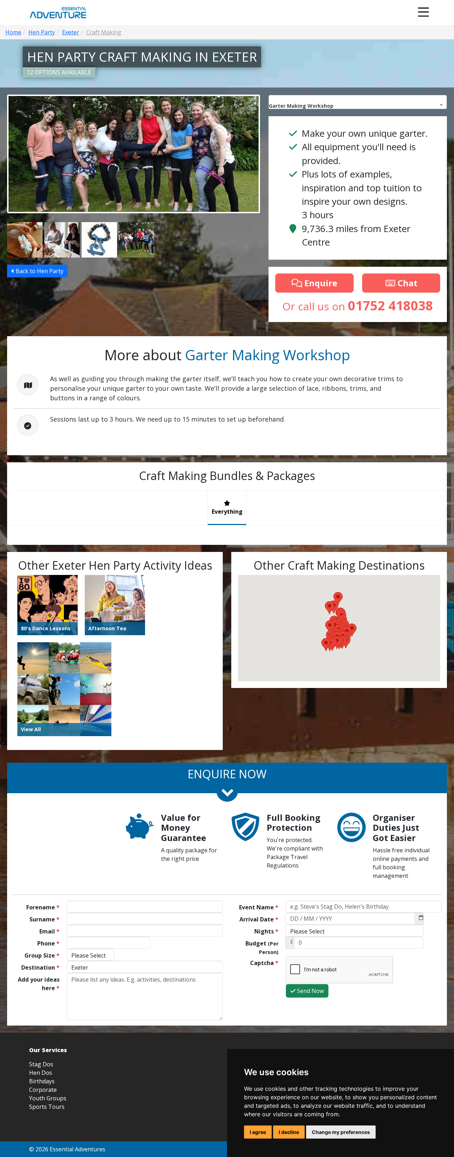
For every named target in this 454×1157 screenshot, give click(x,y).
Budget (261, 947)
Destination (40, 967)
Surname (44, 919)
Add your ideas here (39, 984)
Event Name (258, 907)
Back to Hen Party (38, 271)
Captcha (264, 963)
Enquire (319, 283)
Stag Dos (41, 1064)
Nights (266, 931)
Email (49, 931)
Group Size (42, 955)
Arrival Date (258, 919)
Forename (43, 907)
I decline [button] (289, 1132)
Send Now (309, 991)
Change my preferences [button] (341, 1132)
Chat (406, 283)
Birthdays (42, 1081)
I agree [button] (258, 1132)
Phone (48, 943)
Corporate (43, 1090)
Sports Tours (47, 1107)
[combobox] (357, 102)
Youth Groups (47, 1098)
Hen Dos (40, 1073)
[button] (326, 644)
